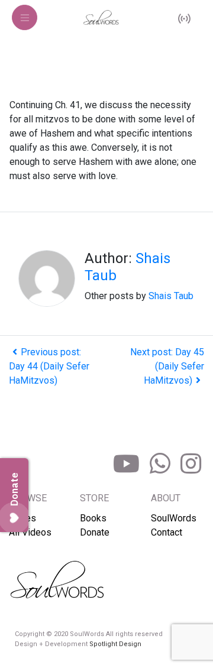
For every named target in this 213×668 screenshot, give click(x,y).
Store (94, 498)
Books (93, 518)
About (165, 498)
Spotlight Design (115, 644)
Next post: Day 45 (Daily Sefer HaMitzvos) (167, 366)
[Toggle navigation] (24, 17)
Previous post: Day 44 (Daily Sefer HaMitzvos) (49, 366)
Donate (94, 532)
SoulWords (173, 518)
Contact (166, 532)
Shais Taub (171, 295)
